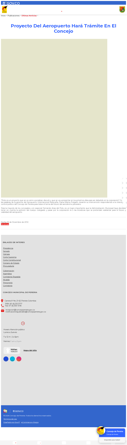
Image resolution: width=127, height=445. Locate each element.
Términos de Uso (10, 419)
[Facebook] (124, 180)
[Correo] (124, 200)
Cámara (6, 254)
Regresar (5, 224)
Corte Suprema (9, 257)
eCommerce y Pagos (29, 422)
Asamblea (7, 274)
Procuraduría (8, 266)
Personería (7, 283)
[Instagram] (124, 195)
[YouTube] (124, 190)
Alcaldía (6, 280)
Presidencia (8, 248)
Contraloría (7, 286)
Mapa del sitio (30, 350)
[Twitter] (124, 185)
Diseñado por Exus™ (11, 422)
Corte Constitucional (12, 260)
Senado (6, 251)
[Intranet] (124, 205)
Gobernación (8, 271)
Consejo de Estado (11, 263)
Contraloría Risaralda (11, 277)
